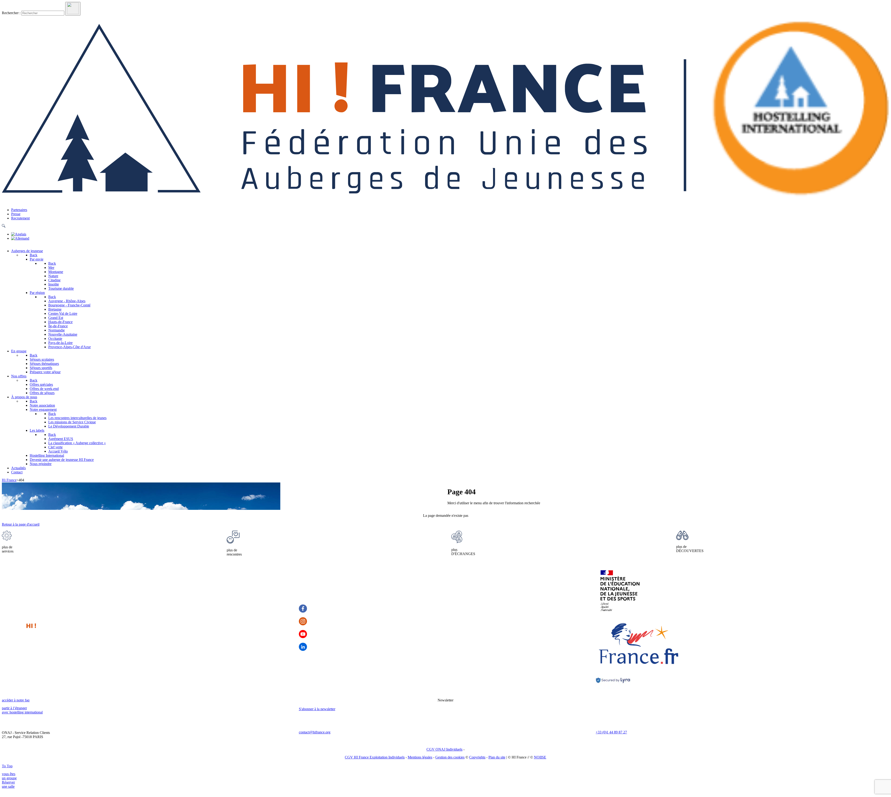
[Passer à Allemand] (20, 238)
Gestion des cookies (450, 757)
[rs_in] (303, 647)
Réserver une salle (8, 784)
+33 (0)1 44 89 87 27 (611, 732)
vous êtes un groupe (9, 776)
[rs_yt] (303, 634)
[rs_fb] (303, 608)
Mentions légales (420, 757)
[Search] (73, 9)
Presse (15, 214)
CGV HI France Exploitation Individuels (375, 757)
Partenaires (19, 210)
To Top (7, 766)
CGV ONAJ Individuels (444, 749)
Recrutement (20, 218)
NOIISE (540, 757)
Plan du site (496, 757)
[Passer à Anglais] (18, 234)
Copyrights (477, 757)
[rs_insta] (303, 621)
